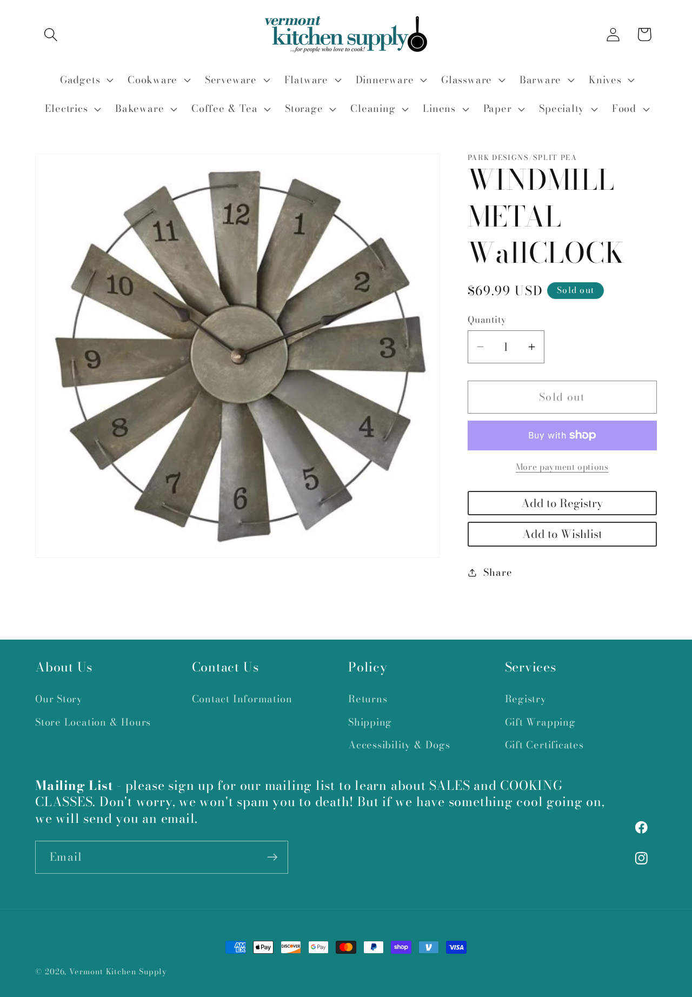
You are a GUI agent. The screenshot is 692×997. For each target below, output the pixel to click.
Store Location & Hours (93, 722)
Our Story (59, 699)
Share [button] (497, 572)
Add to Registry (562, 503)
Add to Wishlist (562, 534)
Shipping (370, 722)
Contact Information (242, 699)
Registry (526, 699)
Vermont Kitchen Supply (118, 972)
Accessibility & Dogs (399, 744)
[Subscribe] (272, 857)
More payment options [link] (562, 467)
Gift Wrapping (540, 722)
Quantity (487, 320)
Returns (367, 699)
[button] (50, 34)
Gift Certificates (544, 744)
